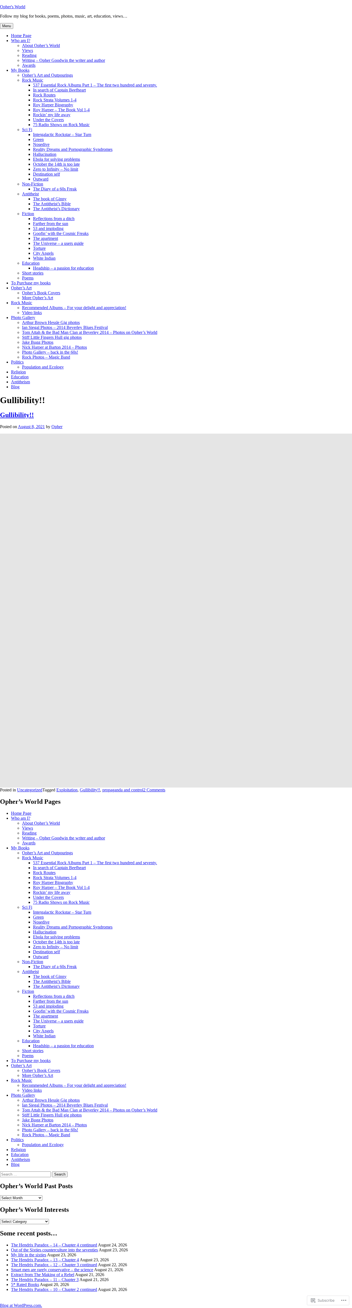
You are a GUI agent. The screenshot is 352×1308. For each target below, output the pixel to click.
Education (31, 263)
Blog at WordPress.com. (21, 1305)
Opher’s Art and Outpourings (47, 75)
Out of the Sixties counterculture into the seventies (54, 1250)
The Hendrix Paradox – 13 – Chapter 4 (45, 1259)
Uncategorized (29, 790)
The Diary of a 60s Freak (55, 189)
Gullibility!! (17, 415)
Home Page (21, 35)
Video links (32, 312)
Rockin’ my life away (51, 114)
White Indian (44, 258)
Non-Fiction (32, 184)
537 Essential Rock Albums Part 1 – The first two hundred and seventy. (95, 85)
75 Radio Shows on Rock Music (61, 124)
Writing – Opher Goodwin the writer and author (63, 60)
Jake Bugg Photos (37, 342)
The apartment (45, 238)
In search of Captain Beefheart (59, 90)
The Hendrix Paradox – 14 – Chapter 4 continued (54, 1245)
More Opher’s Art (37, 297)
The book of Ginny (50, 198)
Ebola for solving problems (56, 159)
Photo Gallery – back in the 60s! (50, 352)
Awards (28, 65)
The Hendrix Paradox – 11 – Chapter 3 (45, 1279)
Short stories (32, 273)
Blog (15, 386)
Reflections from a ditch (54, 218)
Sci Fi (27, 129)
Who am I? (20, 40)
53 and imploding (48, 228)
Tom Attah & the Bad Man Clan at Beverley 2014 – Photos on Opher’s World (89, 332)
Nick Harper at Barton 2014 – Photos (54, 347)
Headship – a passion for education (63, 268)
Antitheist (30, 194)
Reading (29, 55)
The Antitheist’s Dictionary (56, 208)
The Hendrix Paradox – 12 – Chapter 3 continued (54, 1264)
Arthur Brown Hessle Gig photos (51, 322)
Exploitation (67, 790)
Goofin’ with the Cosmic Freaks (61, 233)
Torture (39, 248)
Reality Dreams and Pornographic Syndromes (72, 149)
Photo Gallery (23, 317)
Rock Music (32, 80)
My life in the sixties (28, 1254)
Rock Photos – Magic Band (46, 357)
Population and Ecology (43, 367)
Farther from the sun (50, 223)
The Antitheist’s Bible (52, 203)
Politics (17, 362)
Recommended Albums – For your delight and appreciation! (74, 307)
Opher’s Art (21, 288)
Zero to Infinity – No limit (55, 169)
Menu (6, 26)
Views (27, 50)
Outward (40, 179)
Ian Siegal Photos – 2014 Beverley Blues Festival (65, 327)
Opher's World (12, 6)
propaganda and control (122, 790)
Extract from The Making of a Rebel (42, 1274)
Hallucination (44, 154)
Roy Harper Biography (53, 104)
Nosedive (41, 144)
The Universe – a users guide (58, 243)
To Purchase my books (31, 283)
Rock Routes (44, 95)
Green (38, 139)
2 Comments (154, 790)
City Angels (43, 253)
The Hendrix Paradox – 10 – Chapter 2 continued (54, 1289)
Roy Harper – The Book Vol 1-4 (61, 109)
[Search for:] (26, 1174)
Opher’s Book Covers (41, 292)
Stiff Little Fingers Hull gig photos (52, 337)
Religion (18, 372)
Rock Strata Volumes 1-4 (54, 100)
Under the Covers (48, 119)
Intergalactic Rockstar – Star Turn (62, 134)
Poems (28, 278)
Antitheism (20, 381)
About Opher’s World (41, 45)
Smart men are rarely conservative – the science (52, 1269)
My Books (20, 70)
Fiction (28, 213)
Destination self (46, 174)
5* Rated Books (25, 1284)
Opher (56, 426)
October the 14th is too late (56, 164)
